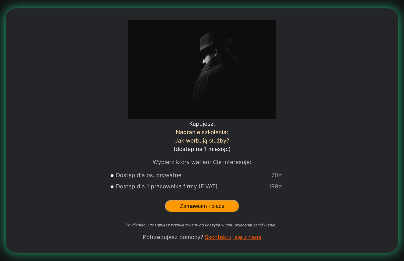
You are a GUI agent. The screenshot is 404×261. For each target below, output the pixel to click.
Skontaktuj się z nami (233, 237)
